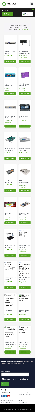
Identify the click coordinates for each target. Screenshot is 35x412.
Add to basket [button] (10, 93)
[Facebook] (2, 396)
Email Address (5, 372)
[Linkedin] (5, 396)
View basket (23, 29)
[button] (31, 3)
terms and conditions (20, 379)
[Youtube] (8, 396)
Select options (10, 61)
